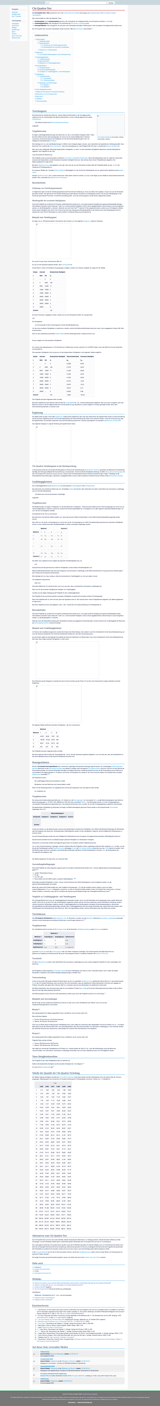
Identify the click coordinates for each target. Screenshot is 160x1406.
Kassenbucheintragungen (115, 472)
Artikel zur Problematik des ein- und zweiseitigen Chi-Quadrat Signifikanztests (58, 1285)
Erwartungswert (57, 951)
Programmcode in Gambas (43, 1300)
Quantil (115, 165)
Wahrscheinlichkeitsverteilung (59, 122)
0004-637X (43, 1317)
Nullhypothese (36, 119)
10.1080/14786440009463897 (74, 1313)
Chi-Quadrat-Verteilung (104, 137)
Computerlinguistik (41, 1252)
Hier (30, 1397)
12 (83, 1063)
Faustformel (42, 951)
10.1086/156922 (60, 1317)
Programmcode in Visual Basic (44, 1298)
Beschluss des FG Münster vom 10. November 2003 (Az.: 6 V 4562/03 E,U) (61, 1321)
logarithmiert (59, 417)
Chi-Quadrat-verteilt (70, 158)
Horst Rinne (41, 1323)
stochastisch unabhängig (78, 23)
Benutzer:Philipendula (57, 1354)
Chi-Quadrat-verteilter (109, 13)
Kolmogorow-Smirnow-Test (43, 1273)
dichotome (90, 918)
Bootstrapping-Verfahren (42, 623)
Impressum (72, 1402)
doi (64, 1313)
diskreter (35, 768)
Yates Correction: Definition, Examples (61, 1337)
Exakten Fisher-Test (102, 953)
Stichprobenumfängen (55, 768)
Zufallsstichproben (117, 766)
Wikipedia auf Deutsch (68, 1361)
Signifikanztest (55, 486)
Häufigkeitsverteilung (83, 929)
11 (105, 993)
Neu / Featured (16, 16)
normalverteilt (66, 265)
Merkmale (98, 929)
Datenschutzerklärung (85, 1402)
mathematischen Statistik (71, 13)
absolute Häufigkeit (111, 146)
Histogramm (86, 221)
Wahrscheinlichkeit (55, 146)
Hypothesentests (95, 13)
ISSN (38, 1317)
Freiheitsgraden (83, 158)
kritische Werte (58, 170)
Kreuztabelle (114, 807)
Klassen (48, 889)
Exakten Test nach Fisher (92, 1257)
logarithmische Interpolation (59, 177)
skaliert (71, 489)
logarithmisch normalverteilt (112, 420)
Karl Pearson (80, 29)
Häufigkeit (53, 141)
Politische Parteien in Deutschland (52, 1327)
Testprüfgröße (36, 15)
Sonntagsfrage (78, 800)
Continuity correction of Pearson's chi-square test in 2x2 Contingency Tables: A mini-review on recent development (79, 1340)
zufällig (84, 988)
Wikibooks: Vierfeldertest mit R (45, 1295)
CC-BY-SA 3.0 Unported (90, 1394)
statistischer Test (61, 918)
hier (23, 1397)
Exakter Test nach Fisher (42, 1269)
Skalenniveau (36, 774)
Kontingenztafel (89, 486)
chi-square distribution (78, 1376)
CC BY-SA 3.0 (73, 1354)
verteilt (107, 21)
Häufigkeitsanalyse (85, 1252)
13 (53, 1066)
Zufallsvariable (59, 334)
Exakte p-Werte (39, 1287)
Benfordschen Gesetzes (92, 470)
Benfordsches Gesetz (115, 476)
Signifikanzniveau (44, 165)
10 (84, 919)
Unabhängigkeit (76, 486)
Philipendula (54, 1361)
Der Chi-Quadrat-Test (41, 1289)
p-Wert (107, 848)
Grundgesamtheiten (94, 768)
